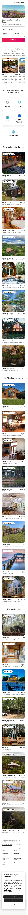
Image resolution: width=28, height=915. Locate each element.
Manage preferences (13, 905)
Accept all (13, 896)
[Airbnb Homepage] (3, 2)
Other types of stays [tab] (7, 844)
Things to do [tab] (18, 844)
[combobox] (13, 29)
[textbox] (7, 35)
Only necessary (13, 901)
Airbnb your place (19, 2)
